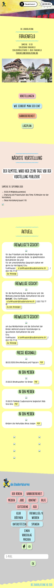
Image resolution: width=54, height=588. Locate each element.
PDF (41, 362)
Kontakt (32, 500)
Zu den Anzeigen (13, 307)
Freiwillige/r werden (36, 515)
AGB (35, 507)
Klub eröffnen (18, 515)
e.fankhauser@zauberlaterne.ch (32, 268)
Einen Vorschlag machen (27, 535)
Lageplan (27, 126)
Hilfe (43, 500)
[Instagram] (29, 546)
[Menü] (4, 4)
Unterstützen (19, 524)
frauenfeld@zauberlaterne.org (27, 53)
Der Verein (17, 494)
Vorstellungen (27, 96)
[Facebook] (24, 546)
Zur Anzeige (11, 274)
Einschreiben (46, 4)
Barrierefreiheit (27, 116)
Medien (11, 500)
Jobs (22, 500)
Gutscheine (22, 507)
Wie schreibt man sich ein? (27, 106)
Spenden (35, 524)
